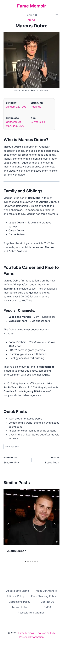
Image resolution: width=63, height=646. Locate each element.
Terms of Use (20, 607)
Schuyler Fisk (11, 460)
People (31, 20)
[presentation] (31, 517)
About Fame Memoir (18, 590)
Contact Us (47, 601)
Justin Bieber (16, 551)
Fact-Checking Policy (43, 596)
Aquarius (36, 106)
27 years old (38, 121)
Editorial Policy (15, 596)
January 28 (12, 106)
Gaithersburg (13, 121)
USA (21, 125)
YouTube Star (12, 446)
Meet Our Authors (46, 590)
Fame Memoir (26, 633)
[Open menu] (56, 15)
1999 (24, 106)
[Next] (54, 524)
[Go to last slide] (8, 524)
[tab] (25, 561)
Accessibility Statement (31, 612)
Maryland (11, 125)
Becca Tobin (52, 460)
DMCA (47, 607)
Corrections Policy (19, 601)
